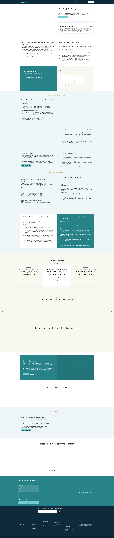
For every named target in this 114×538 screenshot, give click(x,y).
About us (33, 521)
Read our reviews (57, 288)
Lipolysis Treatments (16, 4)
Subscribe (59, 511)
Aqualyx (62, 230)
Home (5, 4)
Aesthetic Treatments (23, 521)
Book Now (91, 1)
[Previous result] (3, 312)
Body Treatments (10, 4)
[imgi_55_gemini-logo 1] (69, 532)
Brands (59, 1)
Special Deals (55, 1)
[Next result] (111, 312)
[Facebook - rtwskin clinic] (23, 514)
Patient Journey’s (45, 521)
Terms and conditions (35, 528)
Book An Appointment (26, 165)
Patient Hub (50, 1)
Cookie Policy (34, 529)
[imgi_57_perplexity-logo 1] (70, 532)
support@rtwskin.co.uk (68, 523)
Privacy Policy (29, 499)
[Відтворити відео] (57, 340)
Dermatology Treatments (23, 525)
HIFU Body (63, 227)
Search (75, 1)
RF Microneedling (64, 234)
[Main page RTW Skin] (25, 511)
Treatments (45, 1)
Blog (62, 1)
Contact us (33, 524)
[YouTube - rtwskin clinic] (21, 514)
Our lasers (33, 525)
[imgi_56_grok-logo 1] (72, 532)
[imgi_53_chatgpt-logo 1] (65, 532)
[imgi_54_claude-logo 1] (67, 532)
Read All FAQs (57, 403)
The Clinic (40, 1)
